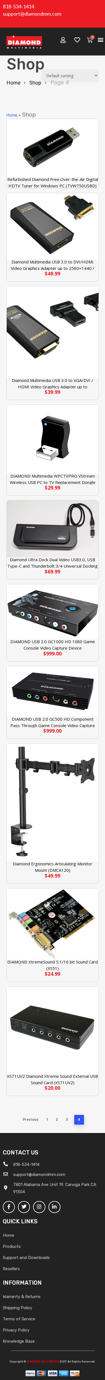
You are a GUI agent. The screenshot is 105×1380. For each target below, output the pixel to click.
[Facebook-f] (9, 1207)
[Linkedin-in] (54, 1207)
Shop (35, 83)
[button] (100, 39)
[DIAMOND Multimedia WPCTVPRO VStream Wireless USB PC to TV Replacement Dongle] (53, 439)
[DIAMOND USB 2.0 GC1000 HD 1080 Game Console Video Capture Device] (53, 611)
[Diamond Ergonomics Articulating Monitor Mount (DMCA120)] (53, 802)
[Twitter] (24, 1207)
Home (13, 83)
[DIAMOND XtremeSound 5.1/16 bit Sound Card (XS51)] (53, 924)
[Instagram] (39, 1207)
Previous (30, 1119)
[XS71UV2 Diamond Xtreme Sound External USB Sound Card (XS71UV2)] (53, 1030)
